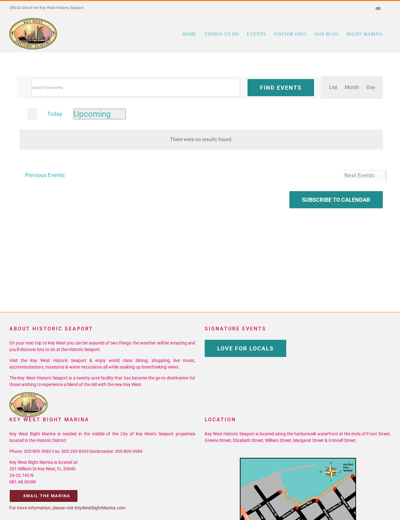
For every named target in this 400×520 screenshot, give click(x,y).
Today (54, 114)
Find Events (281, 87)
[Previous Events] (21, 113)
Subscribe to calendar (336, 199)
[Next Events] (32, 114)
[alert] (201, 140)
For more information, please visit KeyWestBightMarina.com (67, 507)
